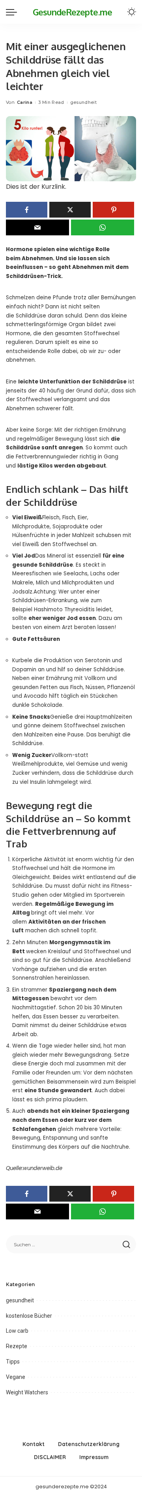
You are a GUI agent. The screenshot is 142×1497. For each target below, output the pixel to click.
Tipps (13, 1361)
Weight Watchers (27, 1392)
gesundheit (83, 102)
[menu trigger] (13, 12)
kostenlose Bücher (29, 1316)
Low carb (17, 1331)
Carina (24, 102)
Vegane (15, 1377)
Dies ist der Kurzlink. (36, 186)
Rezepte (16, 1346)
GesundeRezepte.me (72, 11)
